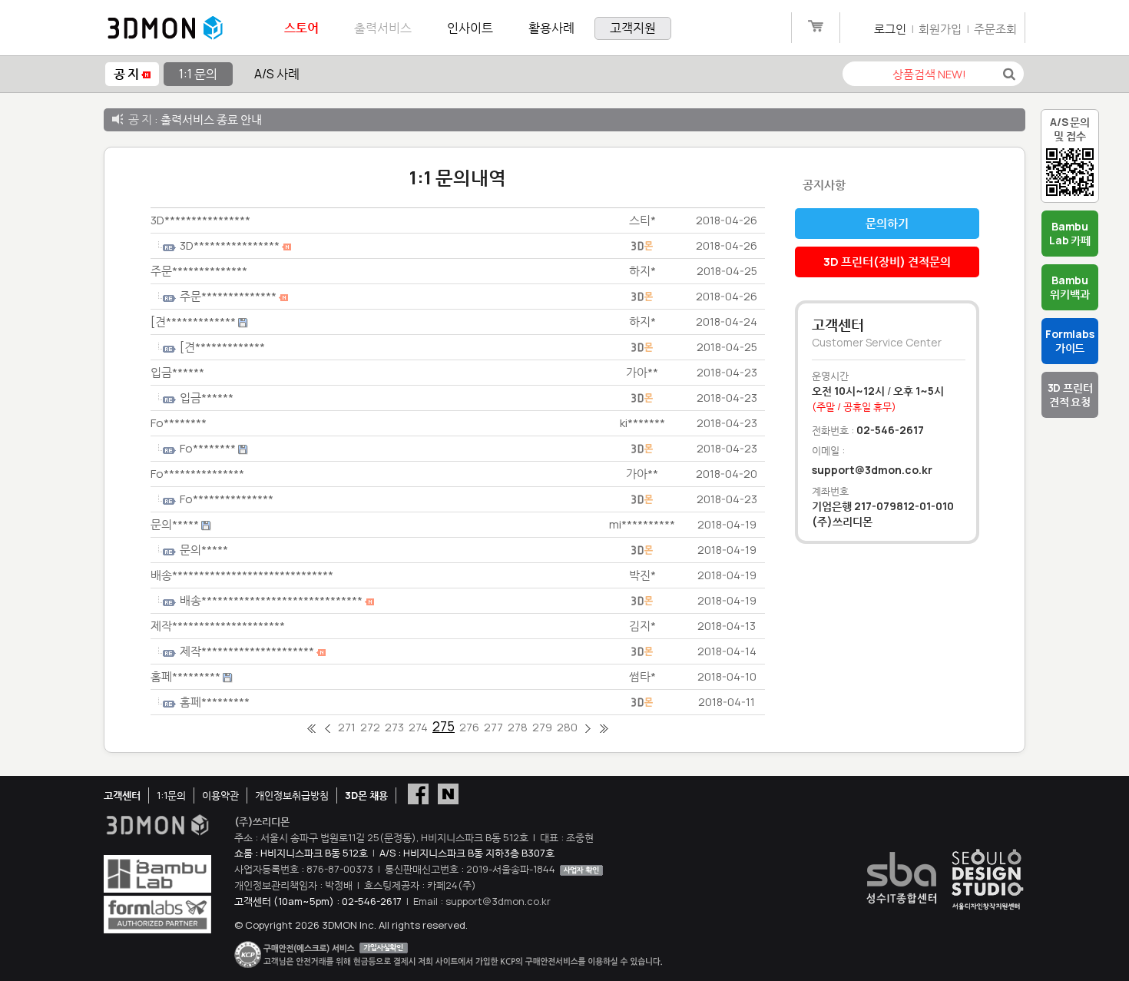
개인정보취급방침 (292, 795)
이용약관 (220, 795)
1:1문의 (171, 795)
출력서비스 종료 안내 (211, 119)
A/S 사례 (277, 73)
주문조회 (995, 29)
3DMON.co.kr (165, 28)
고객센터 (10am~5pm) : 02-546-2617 (318, 901)
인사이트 (470, 27)
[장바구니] (815, 28)
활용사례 (551, 27)
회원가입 (940, 29)
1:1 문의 (198, 73)
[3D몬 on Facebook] (418, 793)
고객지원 (633, 27)
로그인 (890, 29)
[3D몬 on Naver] (448, 793)
